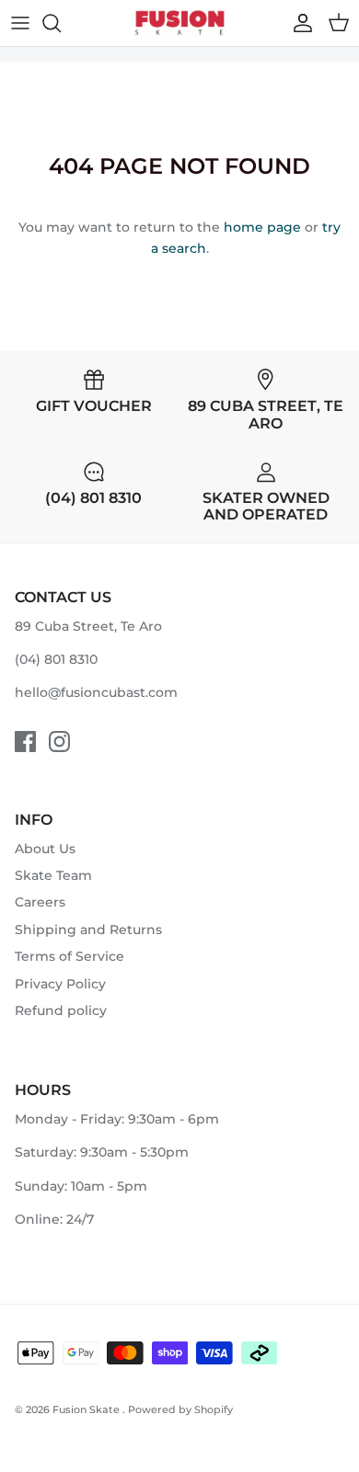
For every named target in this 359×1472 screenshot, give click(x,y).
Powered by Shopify (180, 1409)
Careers (40, 902)
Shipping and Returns (88, 929)
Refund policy (61, 1010)
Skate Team (53, 875)
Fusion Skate (87, 1409)
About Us (45, 848)
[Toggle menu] (20, 23)
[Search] (61, 23)
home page (262, 227)
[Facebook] (25, 741)
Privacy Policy (60, 984)
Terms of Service (69, 956)
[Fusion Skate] (179, 23)
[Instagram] (59, 741)
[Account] (298, 23)
